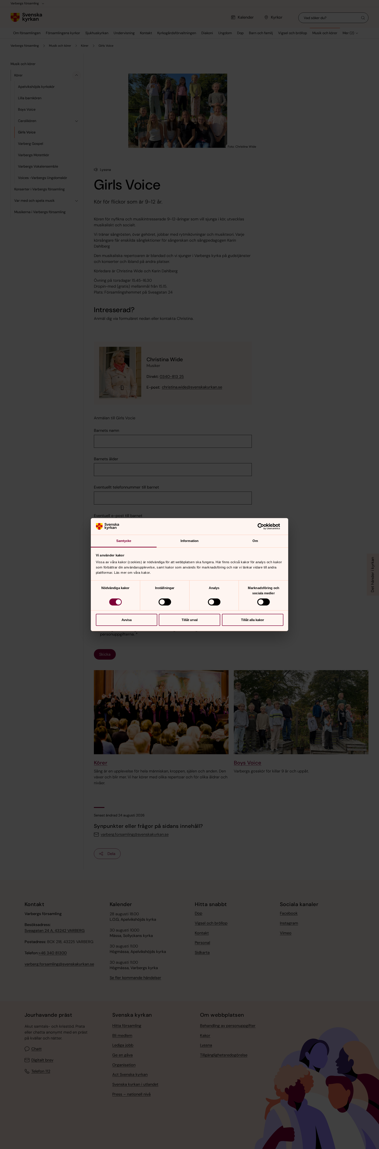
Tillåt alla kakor (252, 620)
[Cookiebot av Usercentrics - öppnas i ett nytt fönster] (264, 526)
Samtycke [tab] (123, 541)
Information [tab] (189, 541)
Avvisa (127, 620)
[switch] (165, 601)
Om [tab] (255, 541)
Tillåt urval (190, 620)
